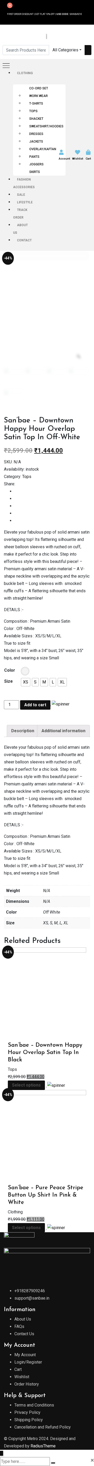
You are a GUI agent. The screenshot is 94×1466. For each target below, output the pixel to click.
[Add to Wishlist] (59, 703)
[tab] (23, 731)
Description (22, 730)
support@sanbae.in (31, 1298)
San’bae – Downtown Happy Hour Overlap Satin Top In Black (45, 1052)
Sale (21, 195)
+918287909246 (29, 1290)
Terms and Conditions (34, 1405)
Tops (26, 476)
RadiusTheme (43, 1445)
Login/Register (28, 1362)
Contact (24, 240)
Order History (26, 1384)
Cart (88, 158)
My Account (25, 1354)
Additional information (63, 730)
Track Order (20, 213)
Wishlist (77, 158)
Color (9, 670)
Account (64, 158)
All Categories (65, 49)
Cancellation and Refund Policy (42, 1427)
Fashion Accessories (24, 183)
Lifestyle (25, 202)
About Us (20, 229)
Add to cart (35, 704)
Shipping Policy (28, 1419)
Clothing (25, 73)
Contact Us (24, 1333)
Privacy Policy (27, 1412)
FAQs (19, 1326)
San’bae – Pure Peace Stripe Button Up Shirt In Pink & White (45, 1195)
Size (8, 681)
